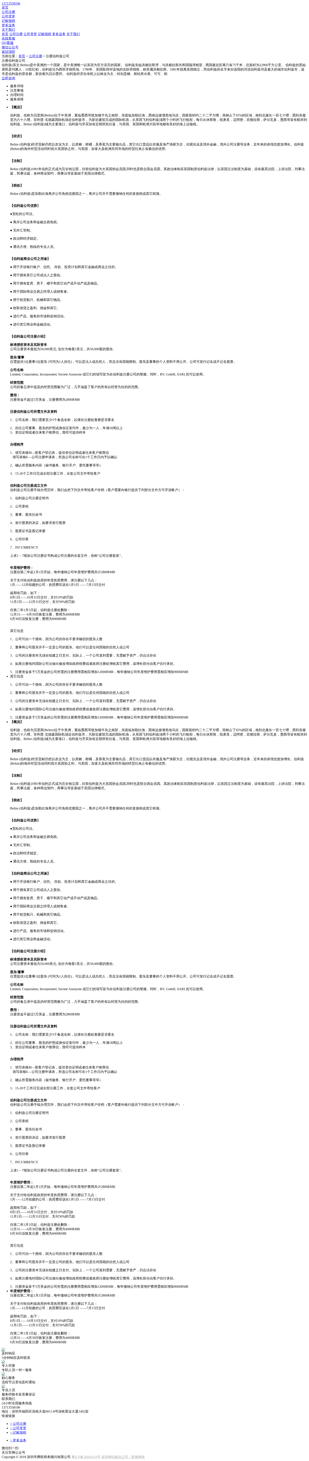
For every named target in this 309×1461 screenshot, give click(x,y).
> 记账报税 (18, 1432)
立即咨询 (8, 78)
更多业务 (8, 25)
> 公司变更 (18, 1428)
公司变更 (8, 16)
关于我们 (8, 29)
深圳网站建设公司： (116, 1457)
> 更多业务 (18, 1440)
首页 (5, 7)
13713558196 (11, 3)
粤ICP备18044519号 (85, 1457)
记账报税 (8, 21)
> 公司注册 (18, 1423)
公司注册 (8, 12)
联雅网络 (138, 1457)
